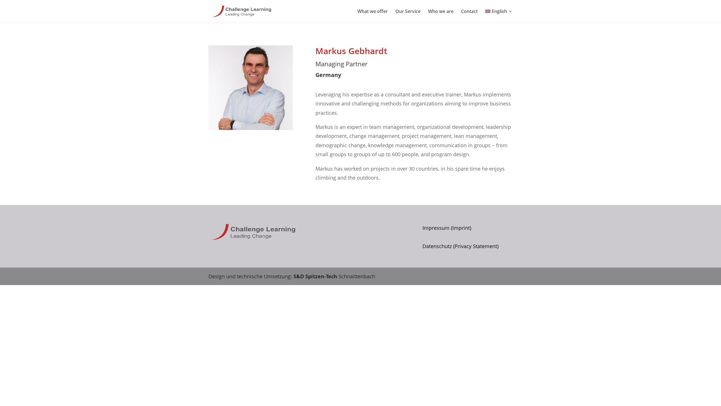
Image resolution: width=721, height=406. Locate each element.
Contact (469, 11)
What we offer (372, 11)
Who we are (440, 11)
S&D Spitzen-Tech (315, 276)
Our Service (407, 11)
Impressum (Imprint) (446, 227)
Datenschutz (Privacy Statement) (460, 246)
